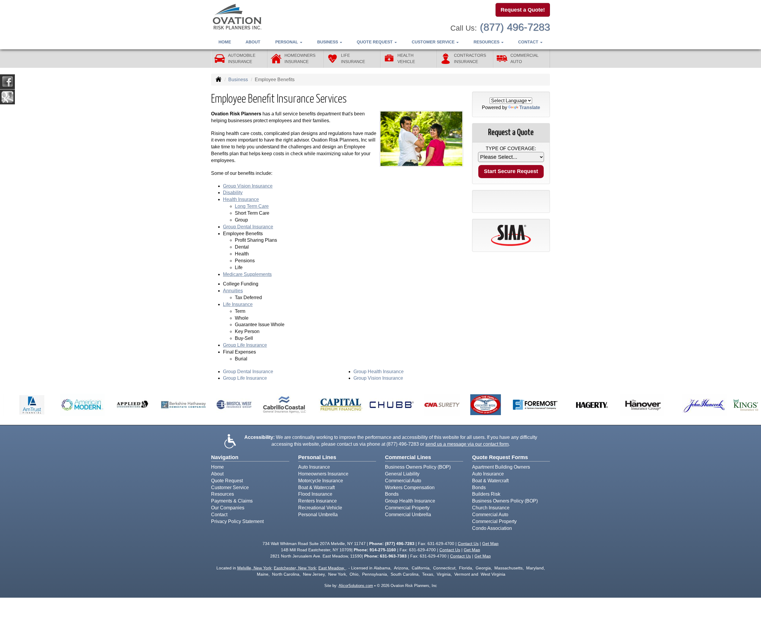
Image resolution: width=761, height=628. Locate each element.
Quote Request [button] (375, 42)
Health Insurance (241, 199)
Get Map (490, 543)
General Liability (402, 473)
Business (238, 79)
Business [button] (328, 42)
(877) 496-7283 (515, 27)
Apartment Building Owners (501, 467)
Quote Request (227, 480)
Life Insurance (238, 304)
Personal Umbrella (318, 514)
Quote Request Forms (500, 457)
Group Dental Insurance (248, 226)
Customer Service (230, 487)
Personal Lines (317, 457)
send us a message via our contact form (467, 444)
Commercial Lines (408, 457)
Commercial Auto (403, 480)
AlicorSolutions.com (356, 585)
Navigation (224, 457)
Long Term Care (252, 206)
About (253, 42)
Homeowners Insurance (323, 473)
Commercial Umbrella (408, 514)
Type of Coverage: (511, 148)
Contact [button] (529, 42)
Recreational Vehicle (320, 507)
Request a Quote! (523, 10)
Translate (529, 107)
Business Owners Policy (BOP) (418, 467)
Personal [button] (287, 42)
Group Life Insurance (245, 345)
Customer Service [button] (434, 42)
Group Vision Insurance (248, 186)
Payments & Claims (232, 500)
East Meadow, (332, 568)
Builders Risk (486, 494)
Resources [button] (487, 42)
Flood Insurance (315, 494)
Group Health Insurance (378, 371)
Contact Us (468, 543)
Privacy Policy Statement (237, 521)
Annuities (233, 290)
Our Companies (227, 507)
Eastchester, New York (295, 568)
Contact (219, 514)
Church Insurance (491, 507)
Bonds (392, 494)
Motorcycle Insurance (320, 480)
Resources (222, 494)
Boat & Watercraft (316, 487)
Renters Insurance (317, 500)
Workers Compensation (410, 487)
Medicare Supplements (247, 274)
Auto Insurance (314, 467)
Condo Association (492, 528)
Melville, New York (254, 568)
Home (224, 42)
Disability (233, 192)
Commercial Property (407, 507)
